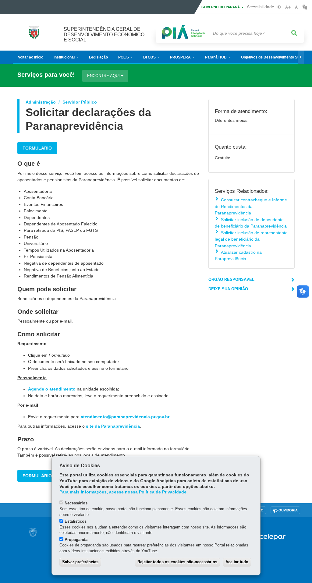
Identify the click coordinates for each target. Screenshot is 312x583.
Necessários (76, 503)
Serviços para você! (46, 75)
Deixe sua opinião (228, 289)
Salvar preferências (80, 562)
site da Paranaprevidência (113, 426)
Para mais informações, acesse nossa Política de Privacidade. (123, 492)
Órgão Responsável (231, 279)
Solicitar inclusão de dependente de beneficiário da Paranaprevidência (251, 222)
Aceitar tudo (236, 562)
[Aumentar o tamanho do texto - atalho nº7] (287, 7)
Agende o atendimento (52, 389)
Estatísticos (76, 521)
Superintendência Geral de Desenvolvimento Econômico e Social (104, 34)
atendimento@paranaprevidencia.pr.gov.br (125, 416)
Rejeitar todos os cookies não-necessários (177, 562)
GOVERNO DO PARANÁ (221, 7)
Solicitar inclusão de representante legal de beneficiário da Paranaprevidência (251, 239)
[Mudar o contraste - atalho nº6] (279, 7)
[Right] (301, 57)
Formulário (37, 148)
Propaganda (76, 539)
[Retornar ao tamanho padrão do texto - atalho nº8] (296, 7)
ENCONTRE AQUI (104, 75)
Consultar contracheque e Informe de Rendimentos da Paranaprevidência (251, 206)
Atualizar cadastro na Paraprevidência (238, 255)
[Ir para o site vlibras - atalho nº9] (304, 7)
